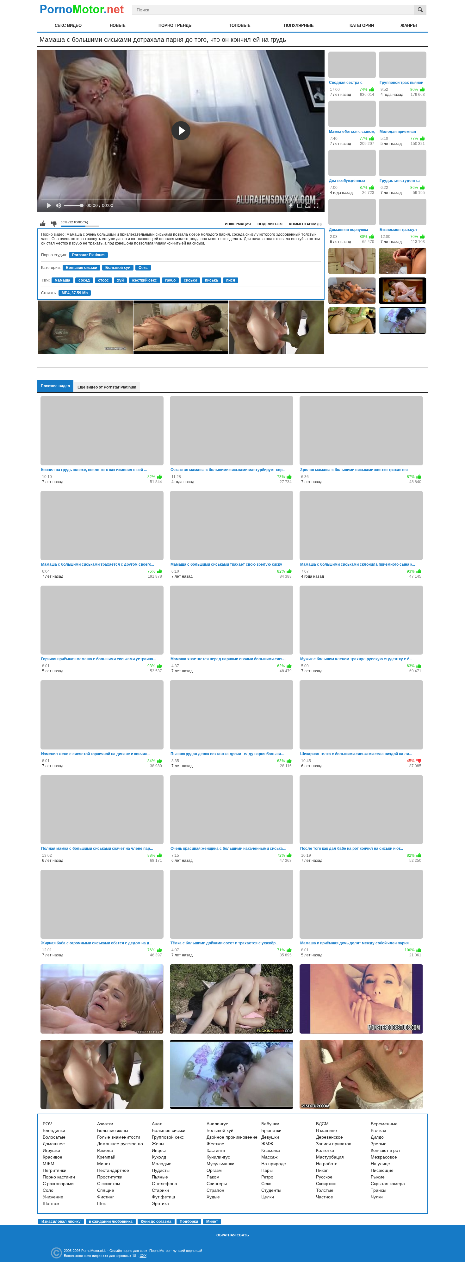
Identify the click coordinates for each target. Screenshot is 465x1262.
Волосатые (54, 1137)
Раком (213, 1176)
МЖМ (48, 1163)
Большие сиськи (81, 267)
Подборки (189, 1221)
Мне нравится (42, 223)
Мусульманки (220, 1163)
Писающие (382, 1170)
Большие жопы (112, 1130)
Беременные (384, 1123)
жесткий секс (144, 280)
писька (211, 280)
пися (230, 280)
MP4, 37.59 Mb (75, 293)
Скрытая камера (388, 1183)
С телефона (164, 1183)
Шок (101, 1203)
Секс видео (68, 25)
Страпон (215, 1190)
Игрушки (51, 1150)
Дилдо (377, 1137)
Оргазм (214, 1170)
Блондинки (54, 1130)
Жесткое (215, 1143)
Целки (267, 1196)
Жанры (408, 25)
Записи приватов (333, 1143)
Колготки (325, 1150)
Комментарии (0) (305, 224)
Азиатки (105, 1123)
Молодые (161, 1163)
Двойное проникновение (232, 1137)
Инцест (159, 1150)
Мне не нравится (53, 223)
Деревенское (329, 1137)
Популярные (299, 25)
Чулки (377, 1196)
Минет (103, 1163)
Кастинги (216, 1150)
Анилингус (217, 1123)
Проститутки (109, 1176)
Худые (213, 1196)
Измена (105, 1150)
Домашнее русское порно (124, 1143)
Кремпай (106, 1156)
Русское (324, 1176)
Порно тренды (175, 25)
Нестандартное (113, 1170)
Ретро (267, 1176)
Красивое (52, 1156)
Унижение (53, 1196)
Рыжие (378, 1176)
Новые (118, 25)
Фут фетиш (163, 1196)
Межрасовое (384, 1156)
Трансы (378, 1190)
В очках (378, 1130)
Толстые (324, 1190)
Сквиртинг (326, 1183)
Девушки (270, 1137)
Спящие (105, 1190)
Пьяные (160, 1176)
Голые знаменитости (118, 1137)
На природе (273, 1163)
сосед (84, 280)
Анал (157, 1123)
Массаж (269, 1156)
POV (47, 1123)
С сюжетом (108, 1183)
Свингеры (217, 1183)
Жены (158, 1143)
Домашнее (54, 1143)
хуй (120, 280)
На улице (380, 1163)
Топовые (240, 25)
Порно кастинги (59, 1176)
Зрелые (379, 1143)
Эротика (160, 1203)
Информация (238, 224)
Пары (267, 1170)
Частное (324, 1196)
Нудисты (161, 1170)
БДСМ (322, 1123)
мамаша (62, 280)
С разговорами (58, 1183)
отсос (103, 280)
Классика (270, 1150)
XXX (143, 1256)
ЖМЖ (267, 1143)
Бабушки (270, 1123)
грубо (170, 280)
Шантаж (51, 1203)
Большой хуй (117, 267)
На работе (327, 1163)
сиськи (190, 280)
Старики (160, 1190)
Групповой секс (168, 1137)
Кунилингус (218, 1156)
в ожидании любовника (111, 1221)
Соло (48, 1190)
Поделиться (269, 224)
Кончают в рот (385, 1150)
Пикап (322, 1170)
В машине (326, 1130)
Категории (362, 25)
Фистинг (105, 1196)
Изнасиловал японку (61, 1221)
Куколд (159, 1156)
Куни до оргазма (156, 1221)
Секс (143, 267)
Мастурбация (330, 1156)
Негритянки (54, 1170)
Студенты (271, 1190)
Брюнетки (271, 1130)
